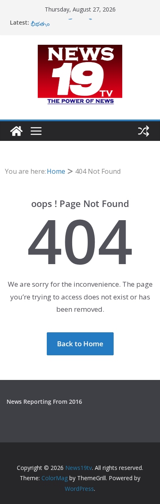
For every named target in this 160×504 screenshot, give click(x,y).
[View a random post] (143, 131)
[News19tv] (16, 131)
